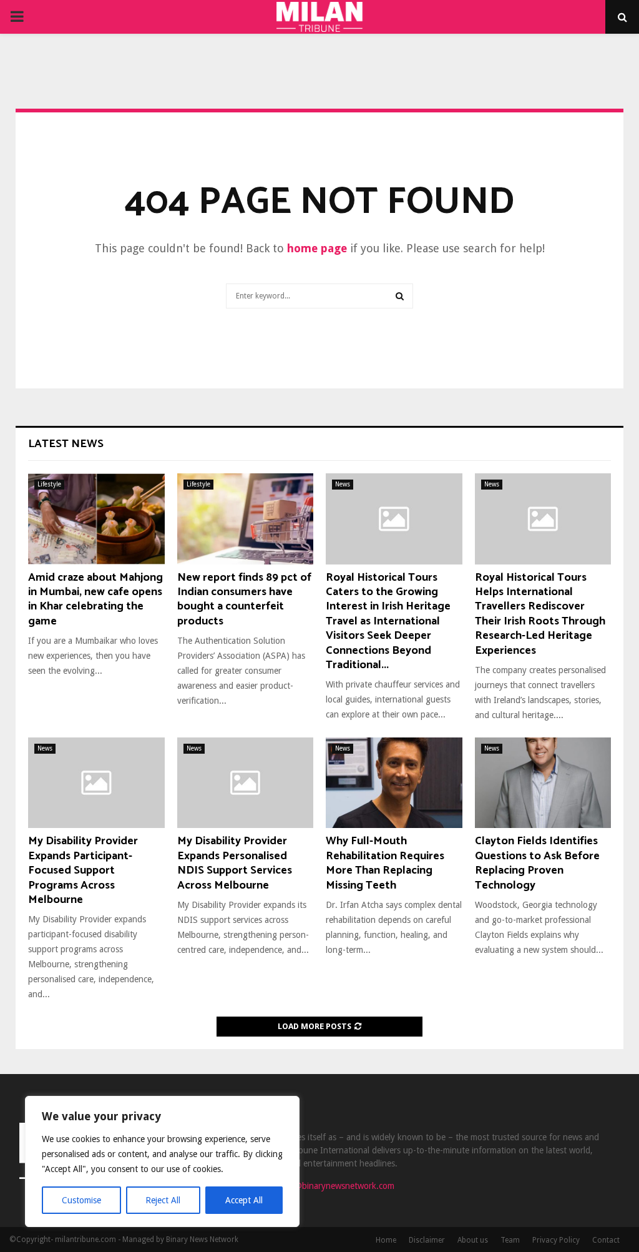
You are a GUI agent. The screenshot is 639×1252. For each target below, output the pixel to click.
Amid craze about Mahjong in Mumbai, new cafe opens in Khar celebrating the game (95, 599)
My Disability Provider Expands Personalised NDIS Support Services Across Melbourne (234, 863)
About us (472, 1240)
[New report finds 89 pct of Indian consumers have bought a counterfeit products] (245, 518)
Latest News (66, 444)
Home (386, 1240)
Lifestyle (49, 484)
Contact (606, 1240)
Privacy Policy (556, 1240)
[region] (162, 1161)
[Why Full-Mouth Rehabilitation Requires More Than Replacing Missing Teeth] (394, 783)
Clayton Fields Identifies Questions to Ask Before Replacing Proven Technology (537, 863)
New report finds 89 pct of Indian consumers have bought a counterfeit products (244, 599)
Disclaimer (427, 1240)
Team (510, 1240)
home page (317, 248)
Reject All (162, 1200)
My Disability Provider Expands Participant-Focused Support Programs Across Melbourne (83, 870)
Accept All (244, 1200)
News (342, 484)
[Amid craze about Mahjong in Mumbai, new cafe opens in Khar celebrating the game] (96, 518)
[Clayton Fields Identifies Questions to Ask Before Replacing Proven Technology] (543, 783)
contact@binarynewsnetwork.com (330, 1186)
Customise (81, 1200)
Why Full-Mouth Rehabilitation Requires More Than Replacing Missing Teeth (385, 863)
